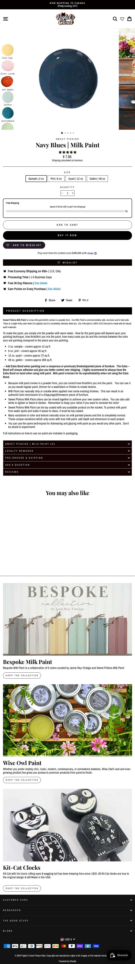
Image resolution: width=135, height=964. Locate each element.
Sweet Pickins (67, 138)
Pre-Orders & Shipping (24, 457)
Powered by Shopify (67, 961)
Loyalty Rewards (19, 450)
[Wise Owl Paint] (67, 720)
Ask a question (17, 464)
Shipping (56, 160)
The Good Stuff (16, 920)
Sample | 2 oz (36, 179)
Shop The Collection (22, 675)
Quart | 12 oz (75, 179)
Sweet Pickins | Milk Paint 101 (30, 443)
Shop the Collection (22, 888)
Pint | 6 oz (56, 179)
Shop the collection (22, 780)
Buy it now (67, 235)
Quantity (67, 187)
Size (67, 172)
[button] (67, 152)
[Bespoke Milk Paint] (67, 619)
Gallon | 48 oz (97, 179)
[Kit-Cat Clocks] (67, 825)
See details (41, 283)
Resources (12, 910)
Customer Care (15, 899)
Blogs (8, 930)
